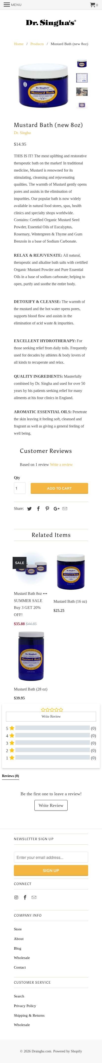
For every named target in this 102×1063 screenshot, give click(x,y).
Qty (17, 478)
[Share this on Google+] (55, 508)
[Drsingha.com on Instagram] (16, 897)
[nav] (13, 5)
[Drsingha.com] (51, 22)
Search (19, 996)
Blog (17, 948)
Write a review (61, 464)
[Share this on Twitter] (29, 508)
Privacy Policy (25, 1006)
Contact (20, 967)
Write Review (51, 805)
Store (18, 929)
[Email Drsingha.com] (34, 897)
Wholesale (22, 958)
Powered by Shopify (67, 1051)
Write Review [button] (51, 716)
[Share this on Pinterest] (47, 508)
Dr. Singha (22, 133)
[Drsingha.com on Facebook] (25, 897)
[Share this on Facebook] (38, 508)
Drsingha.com (41, 1051)
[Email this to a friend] (64, 508)
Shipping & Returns (29, 1015)
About (19, 939)
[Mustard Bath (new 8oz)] (43, 85)
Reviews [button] (10, 776)
